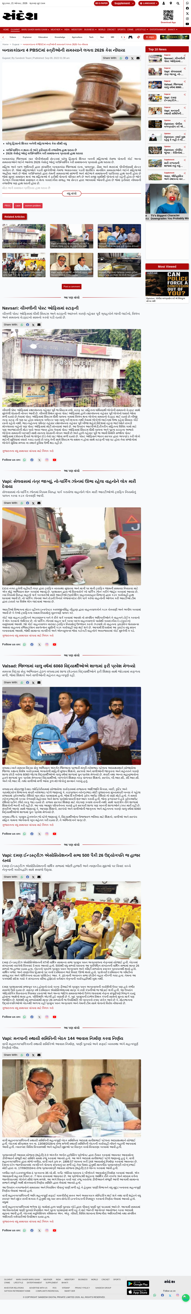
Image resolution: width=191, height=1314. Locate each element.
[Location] (171, 3)
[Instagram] (187, 18)
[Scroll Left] (3, 37)
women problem (33, 205)
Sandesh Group (103, 1288)
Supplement (122, 3)
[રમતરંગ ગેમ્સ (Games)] (130, 37)
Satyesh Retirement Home (17, 1291)
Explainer (27, 37)
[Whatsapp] (187, 3)
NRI (112, 37)
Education (43, 37)
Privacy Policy (82, 1288)
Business (89, 30)
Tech (91, 37)
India (67, 30)
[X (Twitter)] (132, 58)
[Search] (178, 3)
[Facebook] (187, 8)
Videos (13, 37)
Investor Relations (14, 1288)
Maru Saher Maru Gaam (34, 30)
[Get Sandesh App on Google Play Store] (138, 1284)
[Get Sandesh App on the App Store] (138, 1292)
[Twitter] (187, 13)
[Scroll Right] (124, 37)
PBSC (8, 205)
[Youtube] (187, 24)
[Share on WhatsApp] (186, 1298)
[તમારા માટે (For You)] (138, 37)
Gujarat (15, 30)
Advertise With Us (38, 1288)
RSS (54, 1288)
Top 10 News (157, 49)
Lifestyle (140, 30)
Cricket (111, 30)
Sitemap (66, 1288)
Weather (55, 30)
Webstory (77, 30)
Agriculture (77, 37)
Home (6, 30)
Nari (102, 37)
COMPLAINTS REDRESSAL (47, 1291)
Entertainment (158, 30)
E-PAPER (103, 3)
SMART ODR (69, 1291)
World (101, 30)
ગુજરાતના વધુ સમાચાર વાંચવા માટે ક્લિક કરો (28, 451)
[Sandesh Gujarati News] (23, 15)
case (18, 205)
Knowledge (60, 37)
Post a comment (72, 286)
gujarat (15, 44)
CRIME (130, 30)
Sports (121, 30)
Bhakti (171, 30)
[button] (56, 30)
